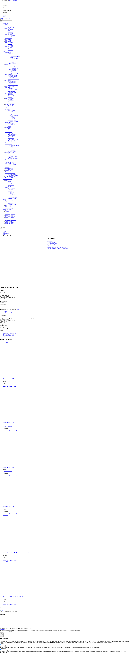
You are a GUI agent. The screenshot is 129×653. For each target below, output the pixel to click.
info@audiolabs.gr (13, 0)
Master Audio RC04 (8, 378)
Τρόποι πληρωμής (51, 242)
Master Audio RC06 (8, 467)
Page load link (3, 629)
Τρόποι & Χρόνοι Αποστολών (53, 246)
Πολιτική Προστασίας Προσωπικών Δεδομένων (57, 248)
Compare (3, 307)
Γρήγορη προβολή (13, 386)
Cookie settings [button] (3, 631)
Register (4, 15)
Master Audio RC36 (8, 506)
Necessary (4, 645)
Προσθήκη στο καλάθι (7, 426)
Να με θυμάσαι (7, 10)
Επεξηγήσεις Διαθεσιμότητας (53, 244)
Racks (18, 309)
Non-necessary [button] (3, 648)
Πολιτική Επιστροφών (52, 243)
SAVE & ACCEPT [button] (4, 652)
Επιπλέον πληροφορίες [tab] (7, 312)
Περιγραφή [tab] (5, 311)
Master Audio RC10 (8, 422)
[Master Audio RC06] (25, 448)
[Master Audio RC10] (25, 403)
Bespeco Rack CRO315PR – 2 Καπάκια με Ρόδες (16, 552)
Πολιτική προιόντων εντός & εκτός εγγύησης (56, 247)
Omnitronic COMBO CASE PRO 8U (13, 596)
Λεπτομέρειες (6, 386)
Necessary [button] (2, 643)
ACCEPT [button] (10, 631)
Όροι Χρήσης (50, 241)
